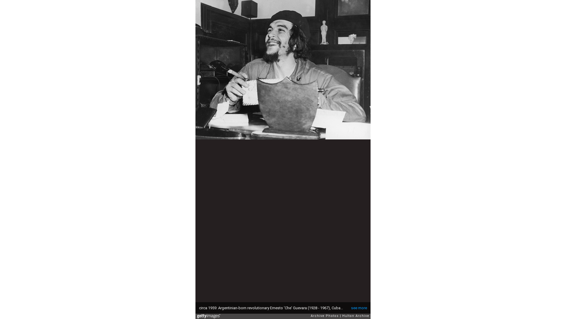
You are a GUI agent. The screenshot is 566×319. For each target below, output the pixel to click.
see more (359, 308)
